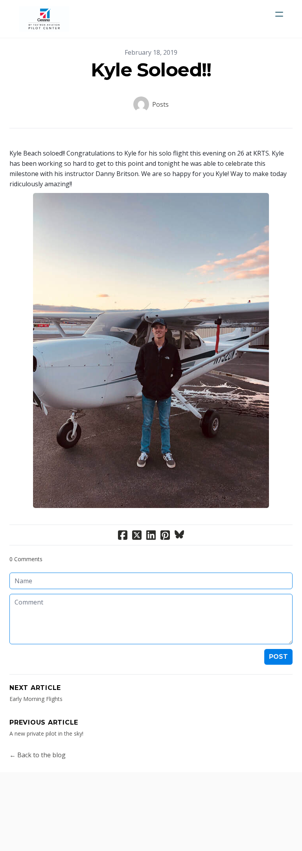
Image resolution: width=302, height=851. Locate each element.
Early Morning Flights (36, 699)
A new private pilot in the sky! (46, 733)
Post (278, 656)
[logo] (44, 19)
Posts (160, 104)
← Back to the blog (37, 755)
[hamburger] (279, 14)
